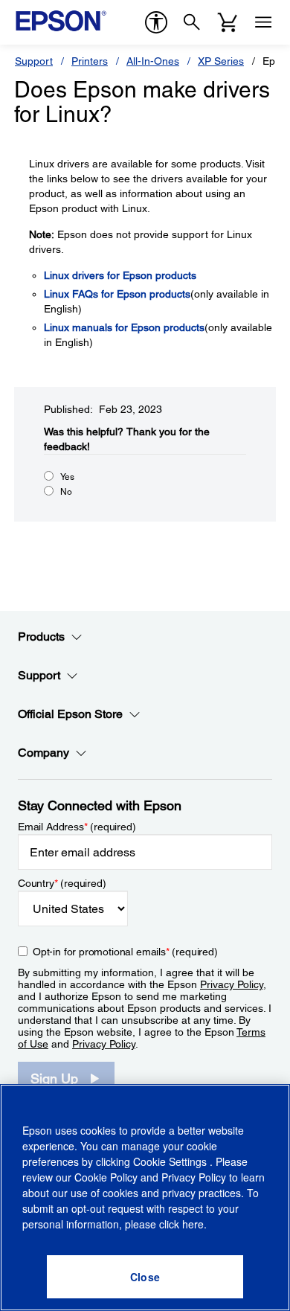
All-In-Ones (152, 61)
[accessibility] (156, 22)
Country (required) (62, 883)
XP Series (221, 61)
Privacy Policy (231, 984)
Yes (67, 477)
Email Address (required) (77, 827)
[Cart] (227, 22)
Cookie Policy (106, 1177)
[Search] (192, 22)
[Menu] (263, 22)
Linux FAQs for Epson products (117, 294)
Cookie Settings (171, 1161)
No (66, 492)
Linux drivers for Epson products (120, 275)
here (193, 1224)
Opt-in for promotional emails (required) (125, 952)
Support (34, 61)
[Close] (145, 1276)
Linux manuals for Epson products (124, 327)
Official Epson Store (70, 714)
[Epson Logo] (61, 21)
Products (41, 636)
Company (43, 753)
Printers (89, 61)
